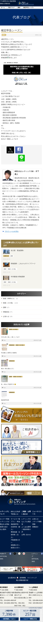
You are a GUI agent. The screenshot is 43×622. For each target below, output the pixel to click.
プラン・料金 (15, 521)
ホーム (3, 7)
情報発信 (6, 312)
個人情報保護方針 (22, 580)
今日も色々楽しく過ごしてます (10, 337)
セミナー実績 (4, 519)
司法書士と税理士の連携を (9, 353)
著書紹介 (35, 527)
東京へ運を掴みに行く (7, 368)
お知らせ (6, 316)
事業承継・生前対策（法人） (15, 534)
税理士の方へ (15, 548)
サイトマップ (32, 578)
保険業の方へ (15, 545)
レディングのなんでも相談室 (26, 521)
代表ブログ (11, 7)
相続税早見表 (5, 400)
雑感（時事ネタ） (9, 298)
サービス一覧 (15, 519)
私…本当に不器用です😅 (8, 384)
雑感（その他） (8, 303)
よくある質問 (26, 527)
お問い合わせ (26, 534)
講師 (19, 7)
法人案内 (3, 529)
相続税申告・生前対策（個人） (15, 526)
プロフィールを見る (12, 231)
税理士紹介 (4, 527)
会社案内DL (12, 578)
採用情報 (23, 578)
